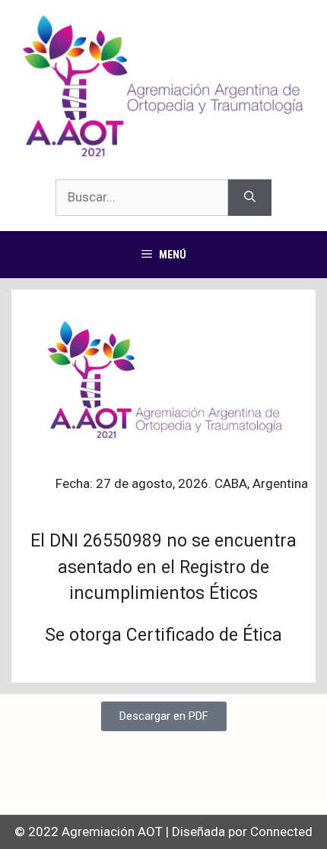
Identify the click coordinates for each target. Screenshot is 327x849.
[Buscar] (249, 197)
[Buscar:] (142, 197)
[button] (164, 716)
